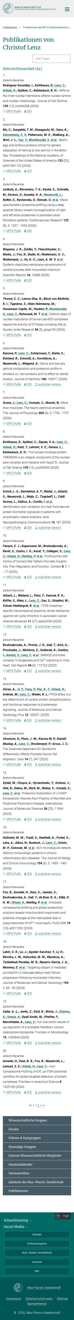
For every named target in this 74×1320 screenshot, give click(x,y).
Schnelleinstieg (16, 1220)
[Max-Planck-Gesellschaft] (20, 1287)
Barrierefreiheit (37, 1304)
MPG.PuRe (13, 111)
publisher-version (49, 384)
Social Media (14, 1227)
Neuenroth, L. (53, 195)
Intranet (37, 1261)
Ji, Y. (20, 689)
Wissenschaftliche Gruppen (28, 1120)
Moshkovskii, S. (39, 140)
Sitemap (62, 1298)
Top (66, 1216)
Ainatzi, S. (13, 655)
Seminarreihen (19, 1173)
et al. (54, 140)
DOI (29, 111)
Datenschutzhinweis (39, 1298)
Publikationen (18, 1191)
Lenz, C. (60, 85)
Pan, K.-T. (43, 689)
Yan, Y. (22, 140)
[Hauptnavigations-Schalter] (67, 9)
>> (43, 1105)
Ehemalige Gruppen (22, 1147)
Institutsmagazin (37, 1243)
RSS (37, 1271)
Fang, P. (30, 689)
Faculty (14, 1129)
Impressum (13, 1298)
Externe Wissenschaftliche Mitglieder (35, 1155)
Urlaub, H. (9, 90)
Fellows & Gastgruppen (25, 1138)
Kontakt (37, 1234)
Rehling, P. (29, 556)
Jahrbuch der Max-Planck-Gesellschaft (36, 1182)
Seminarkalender (20, 1164)
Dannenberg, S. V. (15, 135)
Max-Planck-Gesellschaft (37, 1252)
